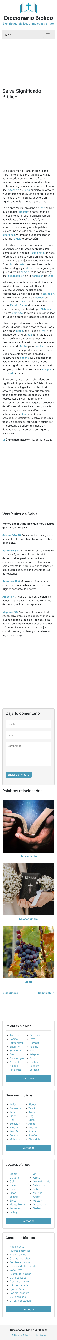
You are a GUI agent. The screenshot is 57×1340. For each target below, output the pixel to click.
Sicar (13, 1193)
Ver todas (28, 1078)
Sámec (14, 1039)
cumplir (46, 369)
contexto (17, 312)
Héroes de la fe (19, 1285)
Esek (12, 1189)
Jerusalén (15, 1208)
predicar (39, 346)
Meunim (37, 1193)
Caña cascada (18, 1277)
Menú (9, 35)
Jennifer (14, 1131)
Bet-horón (39, 1185)
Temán (32, 1108)
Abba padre (17, 1246)
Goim (13, 1181)
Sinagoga (15, 1050)
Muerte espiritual (20, 1250)
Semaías (15, 1123)
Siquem (32, 1104)
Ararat (36, 1196)
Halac (13, 1185)
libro (11, 264)
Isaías (22, 264)
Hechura (34, 1062)
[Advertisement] (28, 60)
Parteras (34, 1035)
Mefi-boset (16, 1139)
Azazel (32, 1131)
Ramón (14, 1135)
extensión (13, 190)
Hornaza (34, 1042)
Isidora (14, 1127)
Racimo (33, 1046)
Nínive (24, 346)
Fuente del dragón (20, 1273)
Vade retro (16, 1270)
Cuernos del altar (20, 1258)
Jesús (23, 301)
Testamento (37, 252)
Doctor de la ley (19, 1281)
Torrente (15, 1035)
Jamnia (14, 1196)
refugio (17, 238)
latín (42, 207)
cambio (25, 272)
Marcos (39, 297)
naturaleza (8, 234)
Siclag (13, 1212)
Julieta (14, 1104)
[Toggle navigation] (47, 35)
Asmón (32, 1135)
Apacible (15, 1062)
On (34, 1173)
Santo (23, 305)
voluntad (7, 373)
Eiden (13, 1116)
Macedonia (39, 1204)
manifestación (15, 275)
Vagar (32, 1050)
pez (29, 334)
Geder (33, 1058)
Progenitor (16, 1069)
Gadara (37, 1208)
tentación (48, 293)
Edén (31, 1119)
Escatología (17, 1058)
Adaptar (34, 1054)
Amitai (32, 1123)
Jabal (13, 1112)
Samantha (16, 1108)
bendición (37, 275)
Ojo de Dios (17, 1289)
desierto (31, 268)
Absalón (33, 1127)
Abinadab (34, 1139)
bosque (23, 211)
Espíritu (14, 305)
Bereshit (34, 1069)
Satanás (46, 309)
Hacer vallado (18, 1254)
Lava (32, 1039)
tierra (27, 190)
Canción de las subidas (23, 1266)
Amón (31, 1112)
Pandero (34, 1065)
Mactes (37, 1200)
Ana (12, 1119)
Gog (31, 1116)
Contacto (41, 1335)
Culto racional (18, 1296)
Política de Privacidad (23, 1335)
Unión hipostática (20, 1300)
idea (23, 414)
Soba (36, 1189)
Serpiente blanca (20, 1262)
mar (44, 330)
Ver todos (28, 1147)
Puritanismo (17, 1042)
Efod (12, 1054)
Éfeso (13, 1200)
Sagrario (15, 1046)
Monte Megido (41, 1181)
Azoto (36, 1177)
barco (19, 330)
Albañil (14, 1065)
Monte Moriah (18, 1204)
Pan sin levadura (19, 1293)
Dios (50, 275)
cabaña (24, 357)
